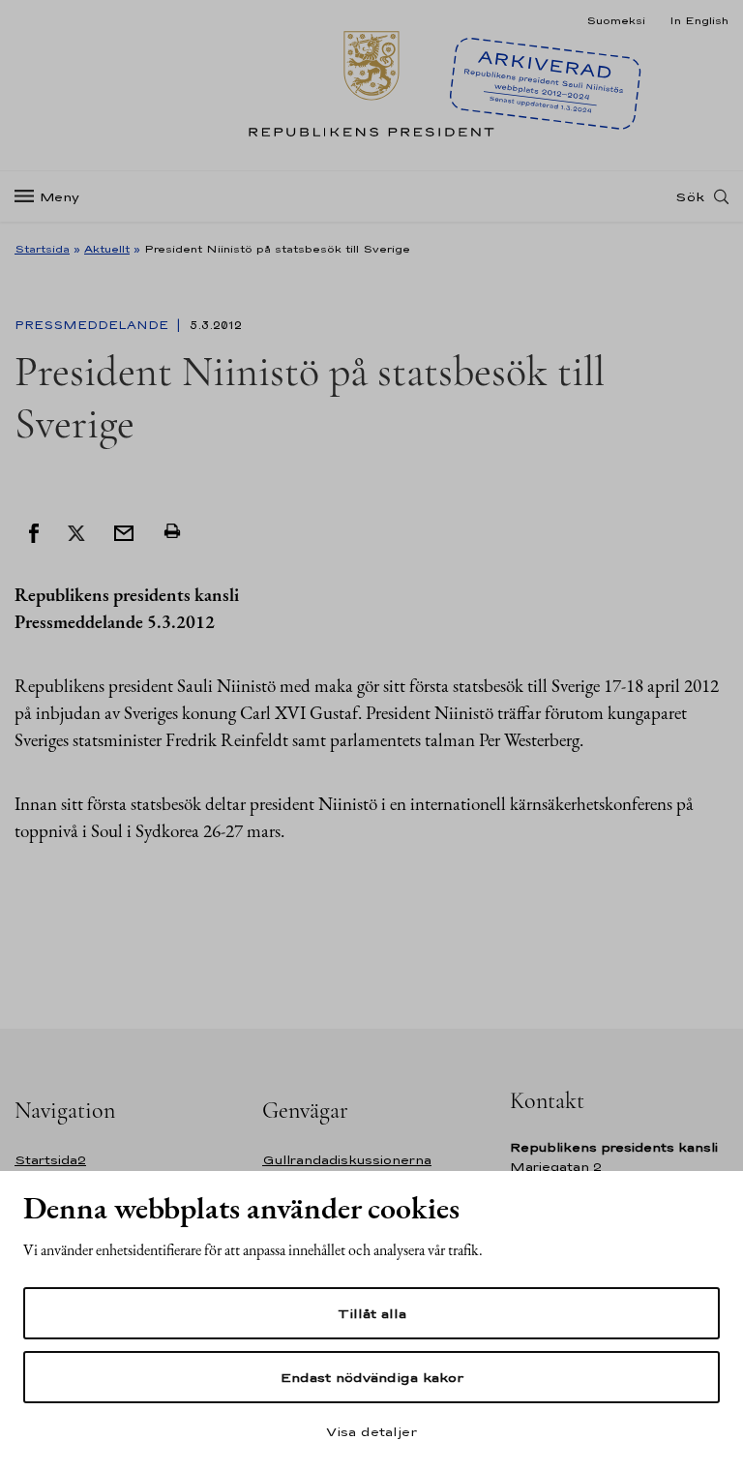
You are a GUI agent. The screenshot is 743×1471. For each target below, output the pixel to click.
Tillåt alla (372, 1313)
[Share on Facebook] (34, 531)
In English (698, 20)
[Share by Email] (124, 531)
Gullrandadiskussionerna (346, 1160)
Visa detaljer (371, 1431)
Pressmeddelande (93, 325)
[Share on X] (76, 531)
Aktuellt (107, 248)
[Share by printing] (172, 531)
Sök (689, 196)
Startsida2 (50, 1160)
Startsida (42, 248)
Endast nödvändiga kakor (372, 1377)
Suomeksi (615, 20)
